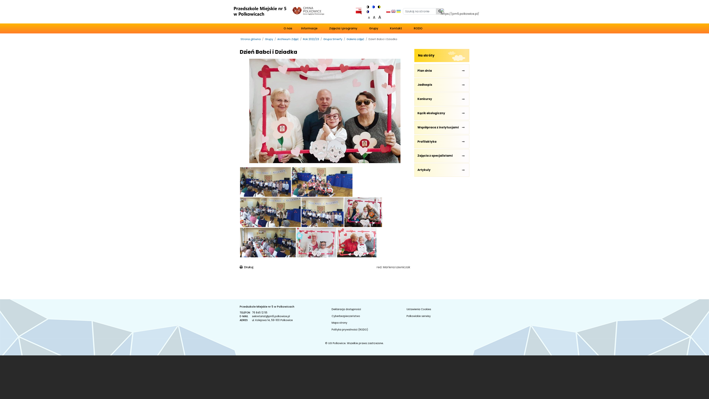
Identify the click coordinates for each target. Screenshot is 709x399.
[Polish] (388, 12)
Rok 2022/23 (311, 39)
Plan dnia (424, 71)
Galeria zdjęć (355, 39)
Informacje (309, 28)
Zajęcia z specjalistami (435, 156)
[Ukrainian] (398, 12)
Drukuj (248, 267)
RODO (418, 28)
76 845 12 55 (259, 312)
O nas (288, 28)
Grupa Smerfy (332, 39)
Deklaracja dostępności (346, 309)
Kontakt (396, 28)
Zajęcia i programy (343, 28)
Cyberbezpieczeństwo (346, 316)
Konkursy (424, 99)
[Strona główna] (260, 12)
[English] (393, 12)
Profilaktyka (426, 142)
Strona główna (251, 39)
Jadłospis (424, 85)
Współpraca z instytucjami (438, 127)
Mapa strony (339, 323)
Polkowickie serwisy (419, 316)
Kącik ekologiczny (431, 113)
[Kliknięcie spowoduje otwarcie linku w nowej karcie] (358, 10)
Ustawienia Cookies (419, 309)
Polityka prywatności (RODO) (350, 329)
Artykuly (424, 170)
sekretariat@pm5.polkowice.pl (271, 316)
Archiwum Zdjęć (288, 39)
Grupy (373, 28)
